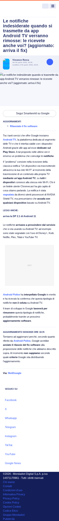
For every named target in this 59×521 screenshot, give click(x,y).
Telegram (10, 427)
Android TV (9, 139)
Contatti (7, 486)
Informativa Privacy (14, 494)
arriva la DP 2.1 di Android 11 (19, 216)
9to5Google (14, 373)
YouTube (10, 454)
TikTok (8, 445)
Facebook (11, 400)
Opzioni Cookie (12, 506)
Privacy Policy (11, 498)
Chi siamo (9, 482)
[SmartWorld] (15, 6)
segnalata (8, 194)
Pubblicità (9, 519)
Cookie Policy (11, 502)
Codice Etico (10, 510)
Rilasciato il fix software (23, 126)
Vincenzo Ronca (20, 60)
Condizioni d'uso (12, 490)
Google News (13, 463)
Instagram (10, 436)
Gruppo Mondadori (14, 514)
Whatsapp (11, 418)
